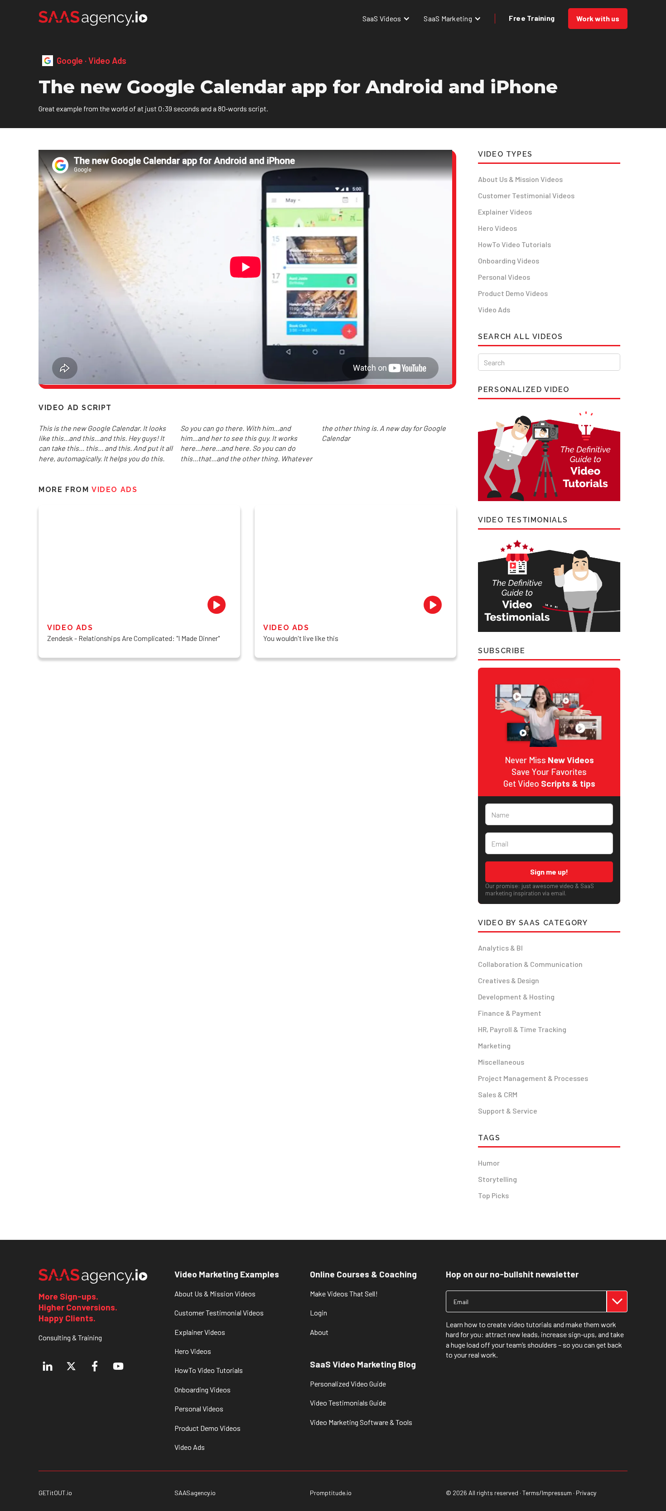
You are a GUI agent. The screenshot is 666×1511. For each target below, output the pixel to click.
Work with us (597, 18)
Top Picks (493, 1195)
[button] (386, 18)
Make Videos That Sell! (344, 1293)
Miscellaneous (501, 1061)
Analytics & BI (500, 947)
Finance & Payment (509, 1013)
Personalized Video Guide (348, 1383)
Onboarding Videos (508, 260)
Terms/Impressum (547, 1493)
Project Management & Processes (533, 1078)
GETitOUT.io (55, 1493)
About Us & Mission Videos (520, 179)
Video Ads (494, 309)
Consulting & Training (70, 1337)
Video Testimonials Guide (348, 1402)
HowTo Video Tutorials (514, 244)
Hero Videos (497, 228)
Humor (489, 1162)
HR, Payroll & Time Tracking (522, 1029)
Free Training (532, 18)
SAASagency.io (195, 1493)
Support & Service (507, 1110)
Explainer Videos (505, 211)
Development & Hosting (516, 996)
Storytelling (497, 1179)
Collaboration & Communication (530, 964)
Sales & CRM (497, 1094)
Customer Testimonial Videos (526, 195)
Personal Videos (504, 277)
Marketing (494, 1045)
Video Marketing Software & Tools (361, 1422)
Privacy (586, 1493)
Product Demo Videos (513, 293)
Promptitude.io (331, 1493)
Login (318, 1312)
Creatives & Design (508, 980)
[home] (93, 18)
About (319, 1332)
